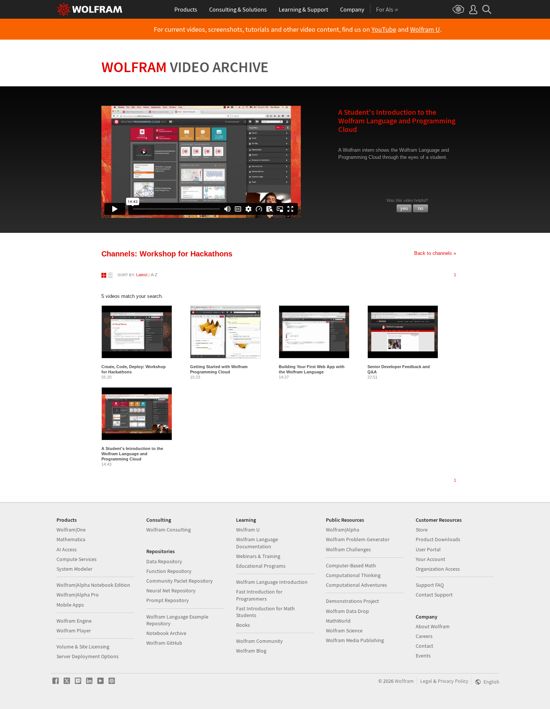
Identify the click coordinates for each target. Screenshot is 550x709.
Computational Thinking (353, 575)
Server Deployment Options (87, 656)
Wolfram (185, 67)
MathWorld (338, 620)
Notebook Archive (166, 633)
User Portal (428, 549)
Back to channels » (435, 253)
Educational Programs (260, 565)
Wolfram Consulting (168, 529)
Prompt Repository (167, 600)
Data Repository (164, 561)
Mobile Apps (70, 604)
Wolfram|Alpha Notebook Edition (93, 585)
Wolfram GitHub (164, 642)
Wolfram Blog (251, 650)
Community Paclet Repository (179, 580)
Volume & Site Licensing (82, 646)
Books (243, 625)
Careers (424, 636)
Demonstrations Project (352, 601)
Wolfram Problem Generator (357, 539)
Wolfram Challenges (348, 549)
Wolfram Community (259, 641)
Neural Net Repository (171, 590)
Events (423, 655)
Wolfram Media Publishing (355, 640)
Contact (424, 645)
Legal (426, 681)
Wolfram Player (73, 630)
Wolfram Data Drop (347, 611)
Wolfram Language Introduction (272, 582)
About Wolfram (433, 626)
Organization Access (438, 568)
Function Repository (169, 571)
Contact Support (434, 594)
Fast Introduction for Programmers (259, 595)
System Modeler (74, 568)
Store (422, 529)
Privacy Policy (453, 681)
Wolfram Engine (74, 620)
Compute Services (76, 559)
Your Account (430, 559)
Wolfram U (425, 29)
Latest (141, 274)
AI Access (66, 549)
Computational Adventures (356, 585)
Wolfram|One (71, 529)
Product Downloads (438, 539)
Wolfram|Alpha (342, 529)
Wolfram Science (344, 630)
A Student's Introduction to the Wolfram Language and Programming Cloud (132, 453)
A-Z (154, 274)
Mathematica (70, 539)
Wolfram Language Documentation (257, 542)
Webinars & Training (258, 556)
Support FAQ (430, 585)
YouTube (384, 29)
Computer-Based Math (351, 565)
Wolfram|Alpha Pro (77, 594)
